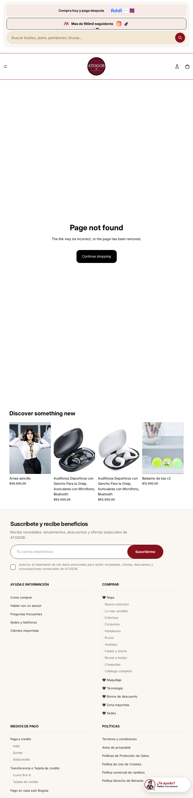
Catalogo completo (118, 671)
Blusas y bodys (116, 657)
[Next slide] (90, 448)
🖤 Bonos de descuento (119, 696)
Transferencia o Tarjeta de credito (35, 768)
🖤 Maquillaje (111, 680)
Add (47, 466)
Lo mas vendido (116, 611)
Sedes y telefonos (23, 622)
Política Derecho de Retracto (122, 780)
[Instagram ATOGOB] (119, 24)
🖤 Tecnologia (112, 688)
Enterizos (111, 617)
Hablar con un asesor (26, 605)
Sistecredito (21, 759)
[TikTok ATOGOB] (126, 24)
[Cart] (187, 66)
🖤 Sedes (109, 713)
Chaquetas (113, 664)
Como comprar (21, 597)
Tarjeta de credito (25, 782)
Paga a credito (20, 739)
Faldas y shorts (116, 651)
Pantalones (113, 631)
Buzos (109, 637)
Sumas (18, 752)
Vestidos (111, 644)
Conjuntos (112, 624)
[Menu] (5, 66)
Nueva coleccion (117, 604)
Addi (16, 746)
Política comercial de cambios (123, 772)
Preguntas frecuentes (26, 614)
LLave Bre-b (22, 775)
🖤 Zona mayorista (115, 705)
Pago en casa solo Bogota (29, 790)
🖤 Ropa (108, 597)
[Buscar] (180, 38)
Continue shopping (96, 256)
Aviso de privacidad (116, 747)
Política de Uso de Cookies (121, 764)
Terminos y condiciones (119, 739)
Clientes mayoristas (24, 630)
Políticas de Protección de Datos (125, 756)
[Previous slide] (59, 448)
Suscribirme (145, 552)
